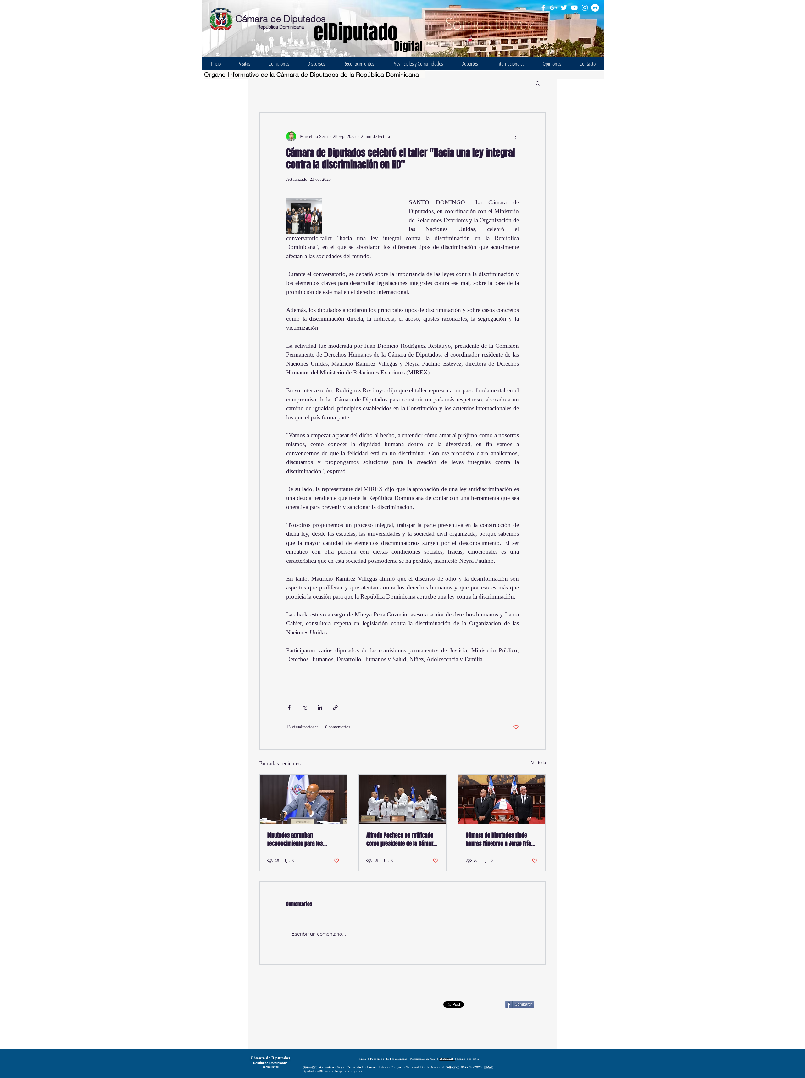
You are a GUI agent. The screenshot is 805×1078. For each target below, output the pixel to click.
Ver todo (538, 762)
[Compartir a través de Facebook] (289, 707)
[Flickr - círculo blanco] (595, 8)
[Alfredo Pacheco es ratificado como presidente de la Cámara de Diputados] (402, 799)
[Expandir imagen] (304, 216)
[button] (538, 83)
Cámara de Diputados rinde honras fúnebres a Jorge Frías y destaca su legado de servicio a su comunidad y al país (502, 839)
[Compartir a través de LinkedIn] (320, 707)
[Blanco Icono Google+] (554, 8)
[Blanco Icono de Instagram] (585, 8)
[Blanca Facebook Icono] (543, 8)
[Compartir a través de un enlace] (335, 707)
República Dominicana (280, 27)
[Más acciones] (515, 136)
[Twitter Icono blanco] (564, 8)
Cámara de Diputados (281, 18)
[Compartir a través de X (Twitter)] (305, 707)
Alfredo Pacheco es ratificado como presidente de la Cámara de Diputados (401, 839)
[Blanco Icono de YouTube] (574, 8)
